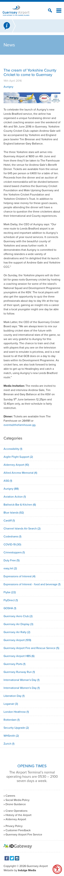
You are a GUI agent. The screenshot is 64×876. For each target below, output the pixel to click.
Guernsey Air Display (18, 624)
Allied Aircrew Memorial (20, 473)
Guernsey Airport (17, 640)
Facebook (6, 858)
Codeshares (12, 536)
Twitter (12, 858)
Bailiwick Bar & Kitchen (20, 505)
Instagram (17, 858)
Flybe (10, 592)
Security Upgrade (16, 728)
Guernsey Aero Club (18, 616)
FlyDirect (11, 600)
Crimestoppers (14, 552)
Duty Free (12, 560)
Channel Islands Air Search (22, 528)
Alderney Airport (16, 465)
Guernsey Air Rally (17, 632)
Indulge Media (27, 870)
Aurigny (8, 87)
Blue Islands (14, 513)
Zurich (9, 744)
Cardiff (9, 520)
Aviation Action (15, 497)
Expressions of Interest (19, 576)
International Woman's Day (21, 680)
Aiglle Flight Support (18, 457)
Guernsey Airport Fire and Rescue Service (31, 648)
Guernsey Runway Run (19, 672)
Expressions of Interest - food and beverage (32, 584)
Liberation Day (14, 696)
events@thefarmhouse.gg (19, 425)
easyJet (10, 568)
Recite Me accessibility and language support (57, 869)
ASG (8, 481)
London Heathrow (16, 712)
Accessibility (13, 449)
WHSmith (11, 736)
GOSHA (10, 608)
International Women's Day (22, 688)
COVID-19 (12, 544)
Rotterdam (12, 720)
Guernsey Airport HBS (19, 656)
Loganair (11, 704)
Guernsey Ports (14, 664)
